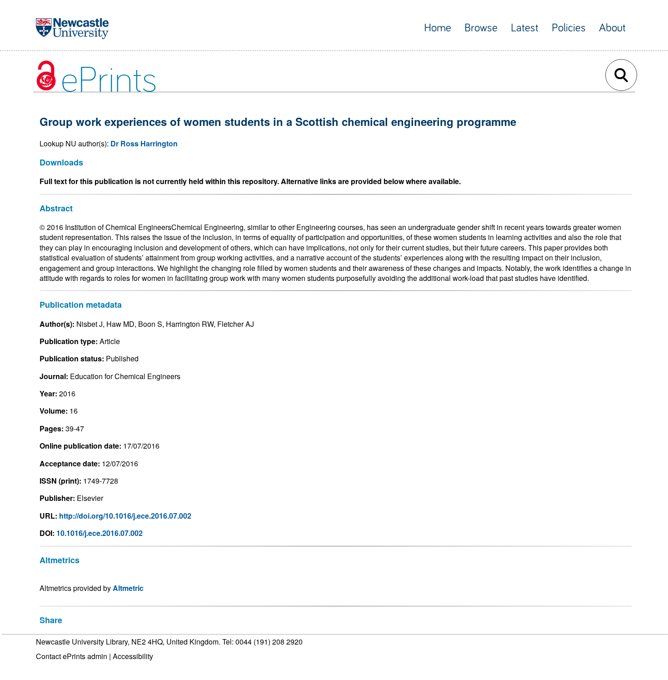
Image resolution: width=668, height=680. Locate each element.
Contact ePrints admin (71, 656)
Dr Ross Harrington (144, 143)
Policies (569, 28)
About (612, 28)
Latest (524, 28)
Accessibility (133, 656)
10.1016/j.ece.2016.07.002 (99, 533)
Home (437, 28)
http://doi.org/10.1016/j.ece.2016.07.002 (125, 515)
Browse (481, 28)
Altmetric (128, 588)
